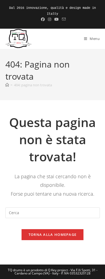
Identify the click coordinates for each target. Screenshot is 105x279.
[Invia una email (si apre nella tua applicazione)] (63, 19)
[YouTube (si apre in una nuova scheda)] (56, 19)
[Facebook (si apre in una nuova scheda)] (42, 19)
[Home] (7, 85)
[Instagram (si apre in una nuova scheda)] (49, 19)
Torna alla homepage (53, 234)
